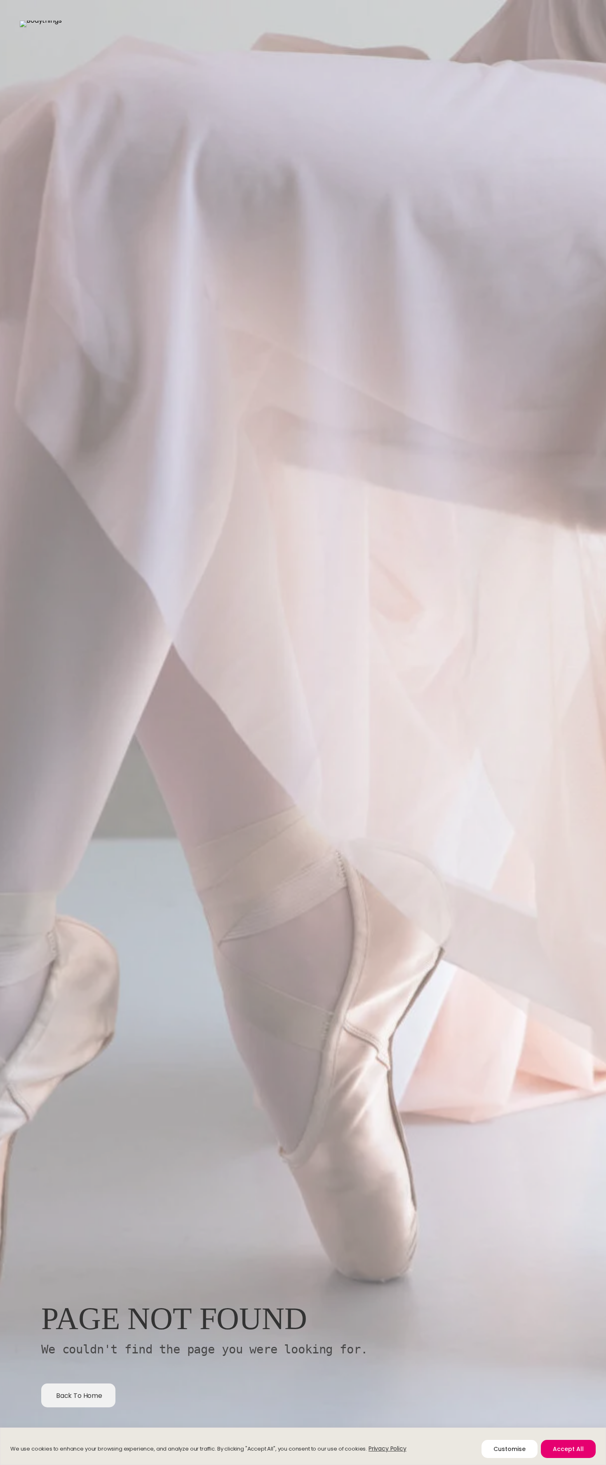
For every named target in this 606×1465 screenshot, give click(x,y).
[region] (303, 1446)
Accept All (568, 1449)
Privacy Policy (387, 1448)
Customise (509, 1449)
